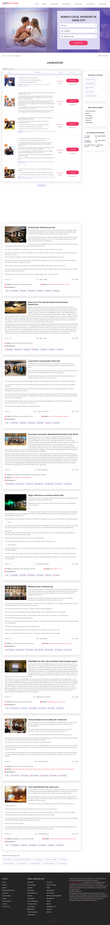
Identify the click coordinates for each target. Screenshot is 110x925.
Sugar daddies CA (100, 136)
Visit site (72, 80)
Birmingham (89, 122)
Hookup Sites (78, 4)
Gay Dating (31, 890)
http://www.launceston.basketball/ (21, 477)
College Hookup (90, 83)
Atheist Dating (62, 863)
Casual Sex (50, 882)
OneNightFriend (51, 906)
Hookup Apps (66, 4)
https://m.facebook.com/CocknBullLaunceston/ (63, 839)
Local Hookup (102, 4)
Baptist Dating (7, 859)
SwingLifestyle (50, 890)
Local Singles (31, 906)
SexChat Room (32, 914)
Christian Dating (32, 904)
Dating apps (31, 898)
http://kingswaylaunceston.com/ (56, 702)
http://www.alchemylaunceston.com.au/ (59, 284)
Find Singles (78, 43)
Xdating (49, 912)
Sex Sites (30, 887)
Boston (88, 113)
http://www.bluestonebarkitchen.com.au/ (61, 643)
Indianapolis (89, 118)
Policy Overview (6, 901)
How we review (6, 896)
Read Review (72, 84)
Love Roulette (50, 893)
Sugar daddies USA (88, 141)
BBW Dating (31, 909)
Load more (41, 185)
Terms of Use (6, 906)
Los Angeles (89, 115)
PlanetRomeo (50, 898)
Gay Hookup (63, 859)
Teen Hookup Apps (91, 95)
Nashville (88, 120)
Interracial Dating (51, 885)
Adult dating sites (32, 893)
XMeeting (49, 909)
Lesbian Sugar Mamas (90, 145)
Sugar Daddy (54, 4)
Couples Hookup (90, 79)
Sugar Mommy (87, 136)
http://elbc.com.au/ (56, 569)
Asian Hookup (90, 87)
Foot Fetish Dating (9, 863)
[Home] (10, 3)
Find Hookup (90, 4)
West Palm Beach (90, 111)
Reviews (44, 4)
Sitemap (4, 904)
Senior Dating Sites (35, 863)
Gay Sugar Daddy (99, 145)
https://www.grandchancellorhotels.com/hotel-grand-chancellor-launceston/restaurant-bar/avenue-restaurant (43, 769)
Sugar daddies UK (100, 141)
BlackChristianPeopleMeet (54, 896)
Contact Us (5, 893)
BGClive (49, 904)
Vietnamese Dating (51, 859)
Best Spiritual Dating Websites (23, 859)
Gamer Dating (31, 885)
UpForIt (49, 901)
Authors (4, 887)
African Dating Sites (49, 863)
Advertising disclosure (8, 890)
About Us (4, 885)
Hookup (30, 896)
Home (36, 4)
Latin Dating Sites (22, 863)
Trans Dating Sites (33, 912)
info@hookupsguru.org (75, 882)
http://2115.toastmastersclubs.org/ (59, 416)
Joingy (48, 887)
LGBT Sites (30, 882)
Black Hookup (38, 859)
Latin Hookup (89, 91)
